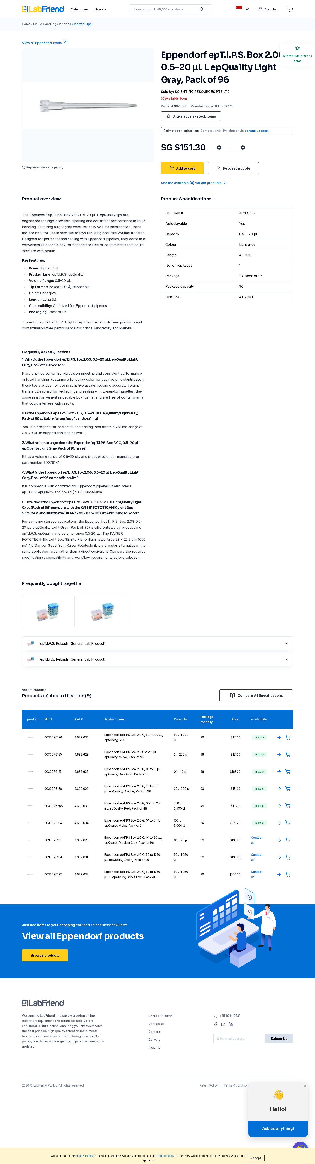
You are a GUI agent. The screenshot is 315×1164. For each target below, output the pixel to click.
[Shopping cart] (290, 9)
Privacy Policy (84, 1155)
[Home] (46, 9)
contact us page (256, 130)
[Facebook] (215, 1024)
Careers (154, 1031)
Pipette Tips (83, 24)
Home (26, 24)
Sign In (270, 9)
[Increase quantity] (242, 147)
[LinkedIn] (231, 1024)
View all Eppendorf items (42, 43)
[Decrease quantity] (219, 147)
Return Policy (209, 1085)
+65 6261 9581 (229, 1015)
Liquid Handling (44, 24)
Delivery (154, 1039)
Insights (154, 1047)
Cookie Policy (165, 1155)
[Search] (202, 9)
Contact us (156, 1024)
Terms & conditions (237, 1085)
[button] (202, 9)
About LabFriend (160, 1016)
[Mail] (223, 1024)
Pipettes (65, 24)
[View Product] (279, 737)
